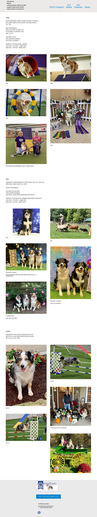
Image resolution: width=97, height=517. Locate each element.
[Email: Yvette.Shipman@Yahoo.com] (48, 498)
